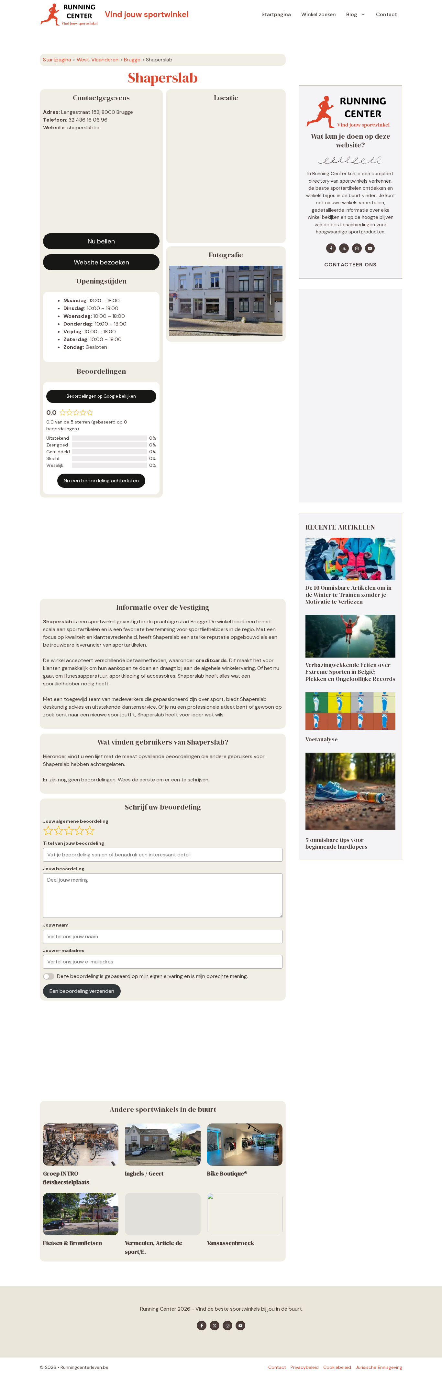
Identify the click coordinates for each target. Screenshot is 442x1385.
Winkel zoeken (318, 14)
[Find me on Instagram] (357, 248)
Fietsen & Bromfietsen (72, 1243)
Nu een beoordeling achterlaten (101, 480)
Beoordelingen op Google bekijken (101, 396)
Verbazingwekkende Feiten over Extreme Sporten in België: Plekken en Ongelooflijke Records (350, 672)
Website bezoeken (101, 262)
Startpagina (276, 14)
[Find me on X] (344, 248)
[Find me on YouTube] (370, 248)
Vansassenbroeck (230, 1243)
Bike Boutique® (227, 1173)
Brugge (132, 59)
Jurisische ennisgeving (379, 1367)
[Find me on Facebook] (331, 248)
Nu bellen (101, 241)
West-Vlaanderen (97, 59)
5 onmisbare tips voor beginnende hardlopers (336, 843)
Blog (351, 14)
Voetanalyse (321, 739)
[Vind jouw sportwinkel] (71, 14)
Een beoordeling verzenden (82, 991)
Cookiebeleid (337, 1367)
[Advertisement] (101, 184)
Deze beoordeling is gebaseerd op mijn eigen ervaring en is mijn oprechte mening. (152, 976)
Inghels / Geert (144, 1173)
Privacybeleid (305, 1367)
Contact (386, 14)
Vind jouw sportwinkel (147, 14)
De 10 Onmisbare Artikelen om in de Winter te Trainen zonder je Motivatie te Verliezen (348, 595)
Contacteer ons (350, 264)
